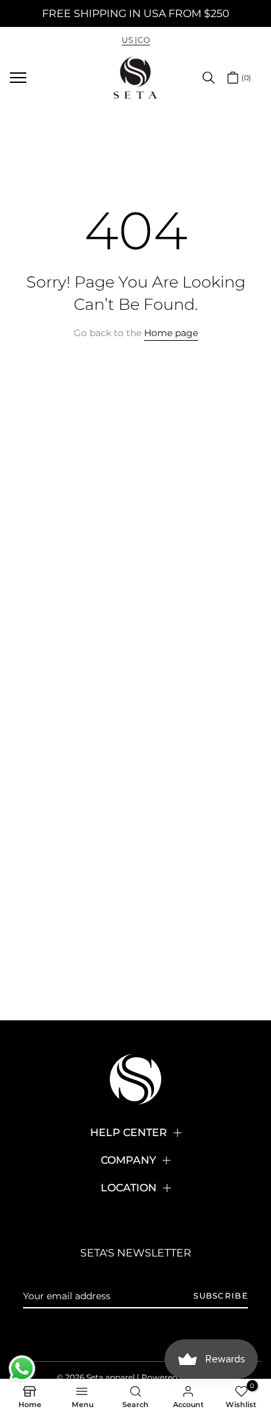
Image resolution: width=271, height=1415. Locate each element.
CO (143, 40)
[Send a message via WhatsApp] (22, 1368)
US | (129, 40)
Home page (171, 333)
